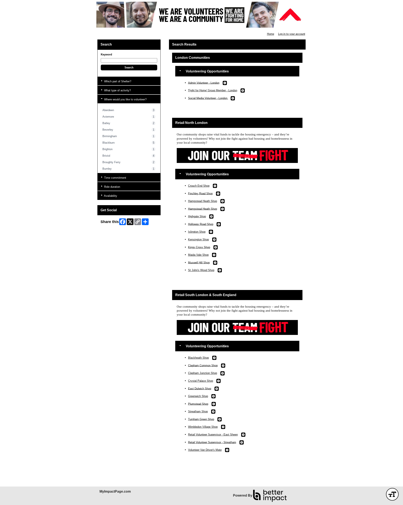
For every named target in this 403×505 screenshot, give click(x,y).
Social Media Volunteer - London (208, 98)
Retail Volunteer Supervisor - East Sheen (213, 434)
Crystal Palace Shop (200, 380)
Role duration (111, 186)
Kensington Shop (198, 239)
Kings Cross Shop (199, 247)
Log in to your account (291, 33)
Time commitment (114, 177)
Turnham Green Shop (201, 419)
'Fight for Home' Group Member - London (212, 90)
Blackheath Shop (198, 357)
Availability (110, 195)
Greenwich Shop (198, 396)
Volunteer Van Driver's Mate (205, 449)
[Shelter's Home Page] (201, 15)
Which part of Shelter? (117, 81)
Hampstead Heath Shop (202, 201)
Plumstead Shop (198, 403)
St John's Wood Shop (201, 270)
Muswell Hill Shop (199, 262)
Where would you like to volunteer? (125, 99)
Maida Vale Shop (198, 254)
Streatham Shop (198, 411)
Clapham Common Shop (203, 365)
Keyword (106, 54)
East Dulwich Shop (199, 388)
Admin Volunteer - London (203, 82)
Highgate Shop (197, 216)
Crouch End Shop (198, 185)
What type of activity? (117, 90)
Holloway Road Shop (200, 224)
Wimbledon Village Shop (203, 426)
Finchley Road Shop (200, 193)
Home (270, 33)
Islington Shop (196, 231)
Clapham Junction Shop (202, 373)
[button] (129, 67)
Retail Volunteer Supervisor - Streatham (212, 442)
